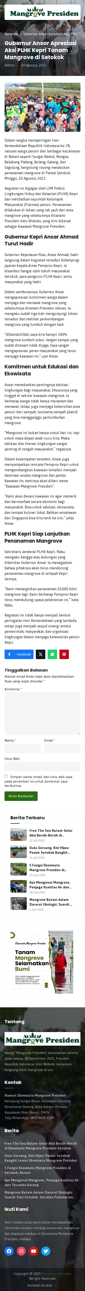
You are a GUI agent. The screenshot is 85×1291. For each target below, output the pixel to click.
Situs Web (12, 759)
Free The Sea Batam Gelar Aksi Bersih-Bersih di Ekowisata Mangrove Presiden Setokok (51, 833)
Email (49, 740)
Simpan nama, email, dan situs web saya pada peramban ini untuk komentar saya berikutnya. (38, 781)
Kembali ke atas (39, 1285)
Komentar (14, 689)
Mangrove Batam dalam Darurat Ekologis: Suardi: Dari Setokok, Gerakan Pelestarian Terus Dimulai (50, 902)
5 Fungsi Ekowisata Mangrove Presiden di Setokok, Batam (46, 867)
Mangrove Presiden (56, 1274)
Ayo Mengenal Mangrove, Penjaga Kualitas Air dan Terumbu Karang (49, 885)
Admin (10, 65)
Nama (10, 740)
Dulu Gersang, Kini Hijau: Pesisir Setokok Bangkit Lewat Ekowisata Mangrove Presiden (51, 850)
